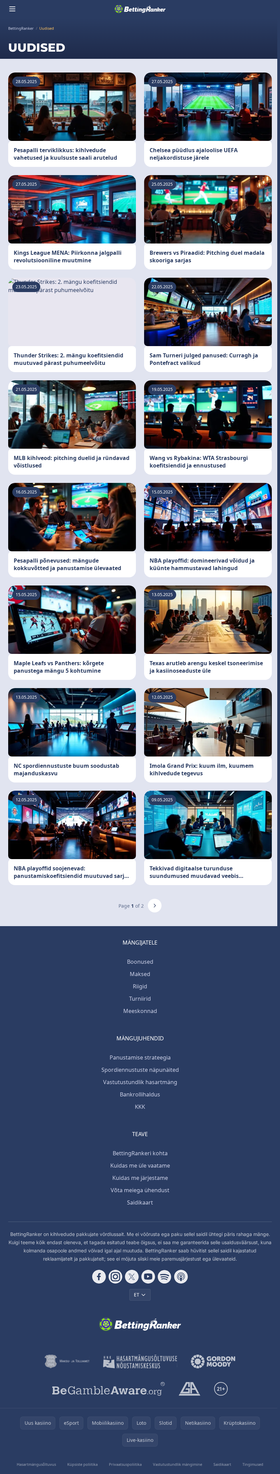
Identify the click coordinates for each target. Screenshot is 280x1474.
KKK (140, 1106)
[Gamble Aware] (108, 1389)
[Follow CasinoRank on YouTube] (148, 1277)
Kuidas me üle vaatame (140, 1165)
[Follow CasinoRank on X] (132, 1277)
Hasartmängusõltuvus (36, 1464)
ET (136, 1294)
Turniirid (140, 998)
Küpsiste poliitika (82, 1464)
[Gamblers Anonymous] (189, 1389)
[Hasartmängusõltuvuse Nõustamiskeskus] (140, 1361)
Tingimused (252, 1464)
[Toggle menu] (12, 9)
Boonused (140, 961)
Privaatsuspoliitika (125, 1464)
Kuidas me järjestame (140, 1178)
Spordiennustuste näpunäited (140, 1070)
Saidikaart (140, 1202)
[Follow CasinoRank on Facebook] (99, 1277)
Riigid (140, 986)
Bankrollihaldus (140, 1094)
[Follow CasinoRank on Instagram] (115, 1277)
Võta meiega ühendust (140, 1190)
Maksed (140, 974)
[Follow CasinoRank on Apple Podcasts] (181, 1277)
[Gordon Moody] (213, 1361)
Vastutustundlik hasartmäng (140, 1082)
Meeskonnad (140, 1011)
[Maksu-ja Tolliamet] (67, 1361)
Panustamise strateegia (140, 1057)
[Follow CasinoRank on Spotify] (164, 1277)
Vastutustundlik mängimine (177, 1464)
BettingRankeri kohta (140, 1153)
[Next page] (155, 905)
